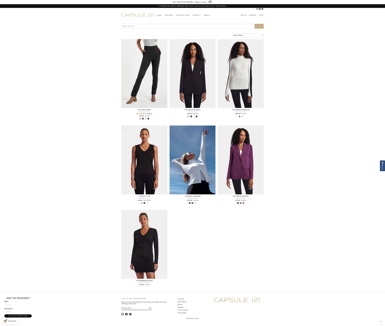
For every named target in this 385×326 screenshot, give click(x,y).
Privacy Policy (182, 313)
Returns (180, 304)
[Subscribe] (150, 308)
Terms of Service (183, 310)
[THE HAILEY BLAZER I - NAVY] (197, 116)
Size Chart (181, 299)
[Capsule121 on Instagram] (122, 314)
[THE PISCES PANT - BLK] (143, 119)
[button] (141, 114)
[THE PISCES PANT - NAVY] (148, 119)
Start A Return (182, 302)
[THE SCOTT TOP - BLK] (144, 203)
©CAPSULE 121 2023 (192, 318)
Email (6, 301)
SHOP (159, 15)
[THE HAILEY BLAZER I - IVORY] (194, 116)
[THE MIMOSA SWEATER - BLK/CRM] (239, 116)
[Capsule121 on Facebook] (126, 314)
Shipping (180, 307)
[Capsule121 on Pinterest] (130, 314)
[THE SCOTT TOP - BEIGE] (142, 203)
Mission (169, 15)
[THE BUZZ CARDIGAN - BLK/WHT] (192, 203)
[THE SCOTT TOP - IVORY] (147, 203)
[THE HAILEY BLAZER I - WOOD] (243, 203)
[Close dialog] (31, 298)
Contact (196, 15)
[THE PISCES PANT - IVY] (146, 119)
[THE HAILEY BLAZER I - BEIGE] (188, 116)
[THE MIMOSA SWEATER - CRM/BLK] (242, 116)
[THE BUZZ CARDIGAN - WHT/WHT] (195, 203)
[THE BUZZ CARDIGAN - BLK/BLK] (190, 203)
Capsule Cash (183, 15)
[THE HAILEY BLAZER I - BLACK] (191, 116)
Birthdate (9, 309)
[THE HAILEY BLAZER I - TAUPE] (241, 203)
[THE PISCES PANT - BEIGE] (140, 119)
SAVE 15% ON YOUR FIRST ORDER (18, 316)
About (207, 15)
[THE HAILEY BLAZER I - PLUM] (238, 203)
